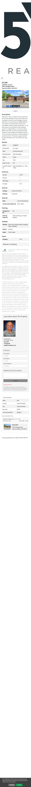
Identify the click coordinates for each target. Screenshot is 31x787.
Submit (15, 380)
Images (14, 106)
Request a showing (10, 244)
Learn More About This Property (15, 316)
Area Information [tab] (7, 397)
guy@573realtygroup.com (10, 345)
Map (18, 106)
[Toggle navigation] (2, 78)
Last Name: (6, 358)
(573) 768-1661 (7, 343)
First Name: (6, 353)
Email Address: (7, 363)
